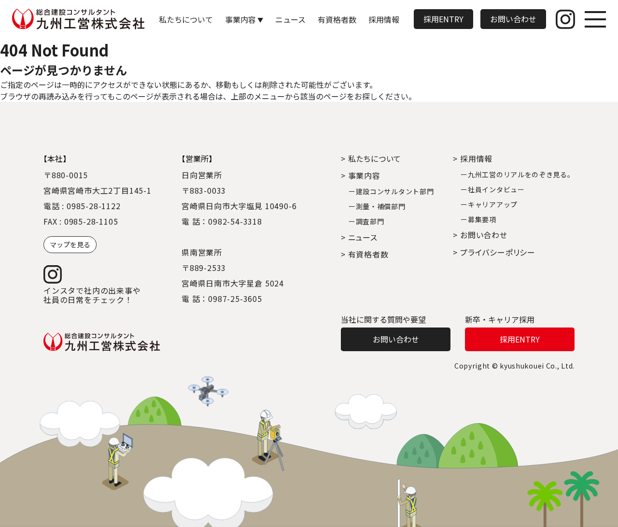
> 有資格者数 (365, 254)
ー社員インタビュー (492, 189)
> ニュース (359, 237)
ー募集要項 (478, 219)
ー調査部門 (366, 221)
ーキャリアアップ (489, 204)
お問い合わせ (513, 19)
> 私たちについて (371, 158)
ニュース (290, 19)
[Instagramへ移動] (565, 19)
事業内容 (240, 19)
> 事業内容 (360, 175)
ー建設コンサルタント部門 (391, 191)
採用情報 (383, 19)
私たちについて (186, 19)
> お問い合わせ (480, 235)
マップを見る (70, 244)
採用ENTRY (443, 19)
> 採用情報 (472, 158)
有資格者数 (337, 19)
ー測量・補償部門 (377, 206)
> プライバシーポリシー (494, 252)
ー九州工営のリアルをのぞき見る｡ (516, 174)
